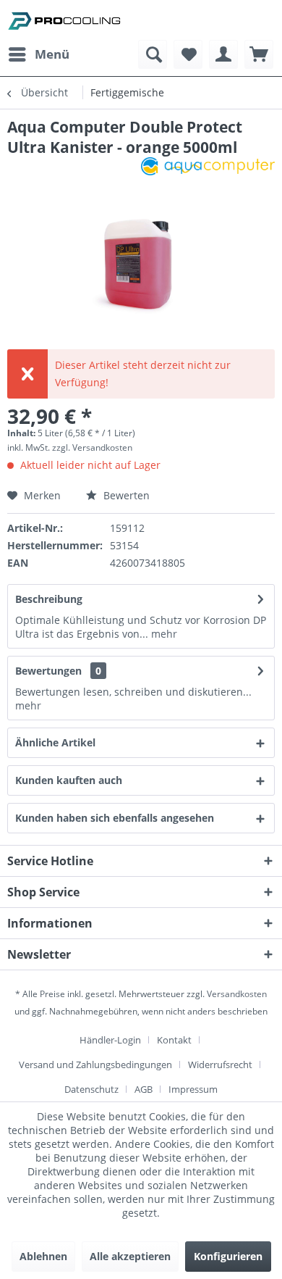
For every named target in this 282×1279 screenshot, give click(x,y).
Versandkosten (237, 994)
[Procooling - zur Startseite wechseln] (64, 20)
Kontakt (174, 1039)
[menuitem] (38, 54)
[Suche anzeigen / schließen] (152, 54)
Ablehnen (43, 1256)
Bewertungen (48, 671)
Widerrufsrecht (220, 1064)
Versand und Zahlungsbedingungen (95, 1064)
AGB (143, 1089)
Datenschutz (91, 1089)
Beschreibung (48, 599)
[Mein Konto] (223, 54)
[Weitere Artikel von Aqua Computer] (208, 170)
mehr (162, 634)
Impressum (193, 1089)
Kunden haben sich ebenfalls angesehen (114, 818)
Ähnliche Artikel (55, 742)
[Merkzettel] (188, 54)
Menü (52, 54)
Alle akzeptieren (130, 1256)
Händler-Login (110, 1039)
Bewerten (125, 495)
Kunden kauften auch (68, 780)
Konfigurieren (228, 1256)
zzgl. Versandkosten (92, 447)
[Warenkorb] (258, 54)
